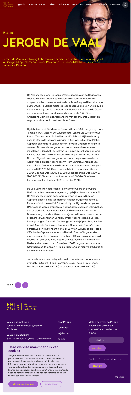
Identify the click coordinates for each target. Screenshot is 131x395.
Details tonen (51, 384)
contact (103, 5)
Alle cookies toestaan (23, 384)
